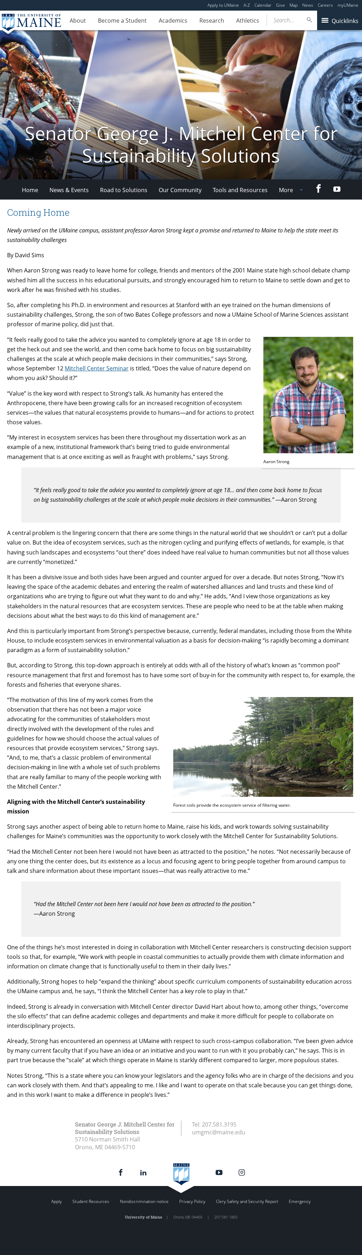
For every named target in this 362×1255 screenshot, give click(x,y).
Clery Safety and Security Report (247, 1201)
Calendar (263, 5)
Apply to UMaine (223, 5)
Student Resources (90, 1201)
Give (280, 5)
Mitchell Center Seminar (97, 368)
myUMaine (348, 5)
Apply (56, 1201)
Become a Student (122, 20)
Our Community (180, 190)
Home (30, 190)
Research (211, 20)
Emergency (300, 1201)
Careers (325, 5)
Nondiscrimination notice (144, 1201)
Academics (173, 20)
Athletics (247, 20)
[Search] (309, 20)
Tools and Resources (240, 190)
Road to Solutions (123, 190)
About (78, 20)
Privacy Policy (192, 1201)
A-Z (247, 5)
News (307, 5)
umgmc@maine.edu (218, 1132)
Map (294, 5)
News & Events (69, 190)
